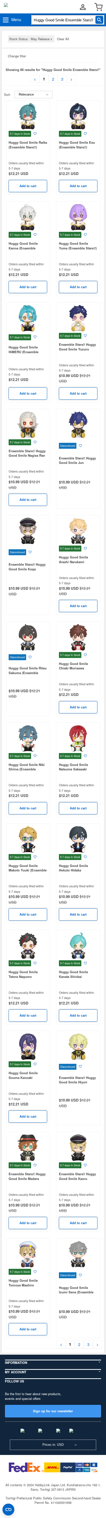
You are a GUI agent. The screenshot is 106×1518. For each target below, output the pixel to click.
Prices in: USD (53, 1445)
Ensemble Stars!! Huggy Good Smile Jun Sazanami (77, 463)
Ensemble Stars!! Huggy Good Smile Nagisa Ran (27, 453)
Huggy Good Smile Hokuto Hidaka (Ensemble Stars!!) (73, 870)
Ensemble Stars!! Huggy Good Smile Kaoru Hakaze (77, 1178)
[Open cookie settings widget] (8, 1510)
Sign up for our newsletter (53, 1411)
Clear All (63, 38)
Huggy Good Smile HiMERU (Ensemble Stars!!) (23, 352)
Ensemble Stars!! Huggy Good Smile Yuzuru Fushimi (77, 349)
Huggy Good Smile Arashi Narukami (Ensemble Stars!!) (73, 562)
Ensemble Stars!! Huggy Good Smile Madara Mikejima (27, 1178)
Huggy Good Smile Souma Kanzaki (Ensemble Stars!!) (23, 1077)
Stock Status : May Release (31, 38)
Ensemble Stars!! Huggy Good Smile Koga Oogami (27, 569)
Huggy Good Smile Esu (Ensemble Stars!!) (77, 144)
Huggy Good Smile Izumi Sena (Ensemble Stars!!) (76, 1292)
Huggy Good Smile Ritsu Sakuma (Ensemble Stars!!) (28, 673)
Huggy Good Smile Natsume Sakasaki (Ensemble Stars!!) (73, 769)
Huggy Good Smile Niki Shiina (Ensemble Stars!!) (27, 769)
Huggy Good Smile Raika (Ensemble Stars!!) (28, 144)
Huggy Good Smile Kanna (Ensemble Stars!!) (23, 248)
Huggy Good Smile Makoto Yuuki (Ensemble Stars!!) (28, 870)
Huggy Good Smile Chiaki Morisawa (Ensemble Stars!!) (73, 668)
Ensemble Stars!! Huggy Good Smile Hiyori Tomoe (77, 1082)
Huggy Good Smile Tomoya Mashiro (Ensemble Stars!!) (23, 1285)
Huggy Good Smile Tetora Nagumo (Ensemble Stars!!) (23, 976)
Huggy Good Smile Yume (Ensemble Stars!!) (78, 245)
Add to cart (27, 186)
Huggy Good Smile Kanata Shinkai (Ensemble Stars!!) (73, 976)
